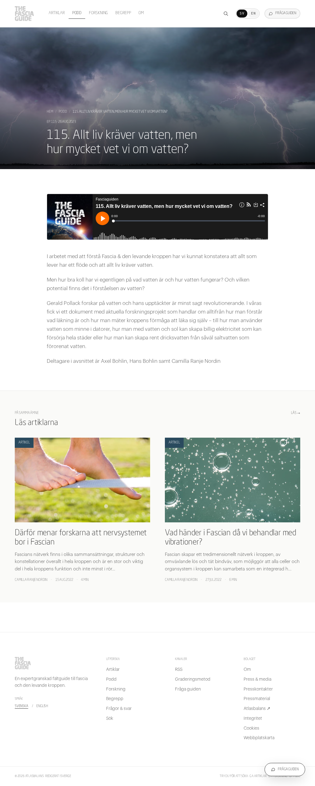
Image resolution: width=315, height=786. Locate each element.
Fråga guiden (188, 689)
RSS (178, 669)
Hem (50, 112)
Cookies (251, 728)
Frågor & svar (119, 709)
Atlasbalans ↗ (257, 709)
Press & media (257, 679)
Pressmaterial (257, 699)
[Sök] (226, 13)
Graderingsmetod (192, 679)
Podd (77, 13)
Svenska (21, 706)
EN (253, 13)
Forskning (98, 13)
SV (242, 13)
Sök (109, 718)
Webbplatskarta (259, 738)
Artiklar (57, 13)
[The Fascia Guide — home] (24, 13)
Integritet (253, 718)
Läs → (295, 413)
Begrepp (123, 13)
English (42, 706)
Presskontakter (258, 689)
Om (141, 13)
